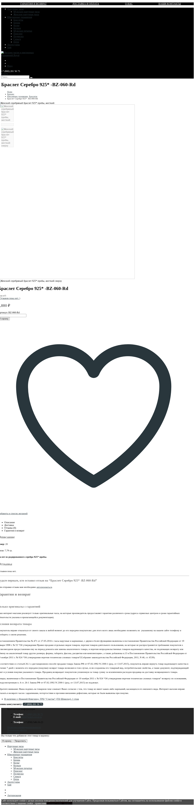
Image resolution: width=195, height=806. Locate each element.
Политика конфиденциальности (24, 727)
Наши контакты (169, 3)
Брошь (16, 22)
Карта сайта (13, 733)
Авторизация (14, 795)
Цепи (16, 42)
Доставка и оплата (85, 3)
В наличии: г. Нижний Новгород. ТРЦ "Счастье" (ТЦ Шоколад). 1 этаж (41, 699)
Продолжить (20, 741)
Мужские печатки (22, 31)
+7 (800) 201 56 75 (33, 704)
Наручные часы (15, 9)
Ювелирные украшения (19, 17)
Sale (9, 47)
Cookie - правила (63, 803)
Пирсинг (18, 33)
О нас (129, 3)
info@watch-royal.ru (32, 717)
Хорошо (50, 803)
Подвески (18, 36)
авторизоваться (44, 587)
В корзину (7, 741)
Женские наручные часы (26, 14)
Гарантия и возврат (33, 3)
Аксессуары (13, 44)
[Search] (31, 77)
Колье (16, 25)
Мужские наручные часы (26, 11)
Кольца (17, 28)
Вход (9, 66)
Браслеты (18, 20)
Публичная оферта (17, 730)
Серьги (17, 39)
